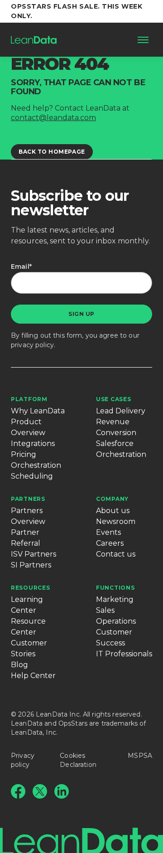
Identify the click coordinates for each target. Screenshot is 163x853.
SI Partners (31, 565)
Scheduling (32, 476)
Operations (116, 621)
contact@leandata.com (53, 117)
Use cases (113, 399)
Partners (28, 498)
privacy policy (32, 345)
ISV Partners (33, 554)
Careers (110, 543)
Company (112, 498)
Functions (115, 587)
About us (112, 510)
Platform (29, 399)
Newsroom (115, 521)
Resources (30, 587)
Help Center (33, 675)
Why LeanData (38, 411)
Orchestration (36, 465)
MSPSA (140, 755)
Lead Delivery (120, 411)
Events (108, 532)
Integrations (33, 443)
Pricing (23, 454)
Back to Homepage (52, 151)
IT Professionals (124, 653)
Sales (105, 610)
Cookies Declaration (78, 760)
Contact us (115, 554)
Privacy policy (22, 760)
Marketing (115, 599)
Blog (19, 664)
